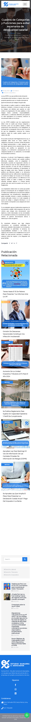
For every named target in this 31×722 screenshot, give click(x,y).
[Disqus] (15, 528)
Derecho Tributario (11, 572)
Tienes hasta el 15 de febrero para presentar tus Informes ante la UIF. (15, 294)
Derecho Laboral (10, 569)
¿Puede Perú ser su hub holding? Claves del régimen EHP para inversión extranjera (19, 596)
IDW (15, 719)
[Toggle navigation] (25, 4)
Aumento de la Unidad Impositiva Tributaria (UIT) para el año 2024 (15, 373)
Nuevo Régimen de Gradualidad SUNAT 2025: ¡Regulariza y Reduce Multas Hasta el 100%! (19, 642)
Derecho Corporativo (10, 92)
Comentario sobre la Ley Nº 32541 (18, 605)
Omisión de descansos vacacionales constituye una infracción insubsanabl (14, 334)
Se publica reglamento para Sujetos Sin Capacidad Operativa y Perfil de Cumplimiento (15, 413)
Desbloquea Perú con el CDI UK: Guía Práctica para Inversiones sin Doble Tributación (19, 586)
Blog (19, 33)
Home (12, 33)
